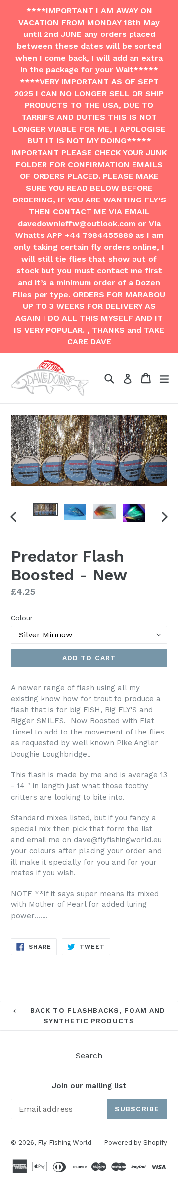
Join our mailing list (89, 1085)
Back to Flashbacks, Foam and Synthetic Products (96, 1015)
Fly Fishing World (64, 1142)
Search (89, 1055)
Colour (22, 618)
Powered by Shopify (135, 1142)
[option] (45, 509)
